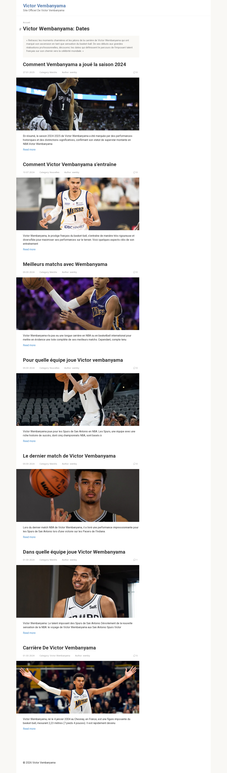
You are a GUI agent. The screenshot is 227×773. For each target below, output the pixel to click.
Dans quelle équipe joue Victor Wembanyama (74, 552)
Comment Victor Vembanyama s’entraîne (69, 164)
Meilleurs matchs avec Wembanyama (65, 264)
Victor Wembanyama (60, 655)
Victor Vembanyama (44, 5)
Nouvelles (54, 172)
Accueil (26, 22)
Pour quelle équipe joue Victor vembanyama (73, 360)
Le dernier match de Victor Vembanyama (69, 456)
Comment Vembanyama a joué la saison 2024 (74, 64)
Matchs (53, 72)
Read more (29, 149)
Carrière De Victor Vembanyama (59, 648)
